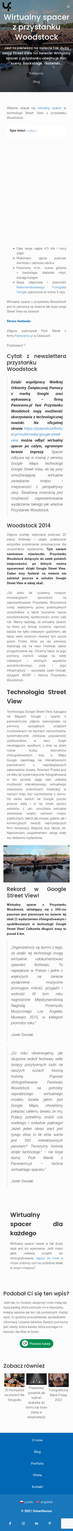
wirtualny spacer (50, 108)
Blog (36, 81)
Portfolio (37, 1463)
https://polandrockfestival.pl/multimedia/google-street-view (37, 434)
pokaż (31, 130)
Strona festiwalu (19, 321)
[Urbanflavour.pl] (7, 7)
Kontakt (37, 1487)
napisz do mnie (47, 1258)
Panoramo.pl (24, 336)
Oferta (37, 1475)
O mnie (37, 1440)
